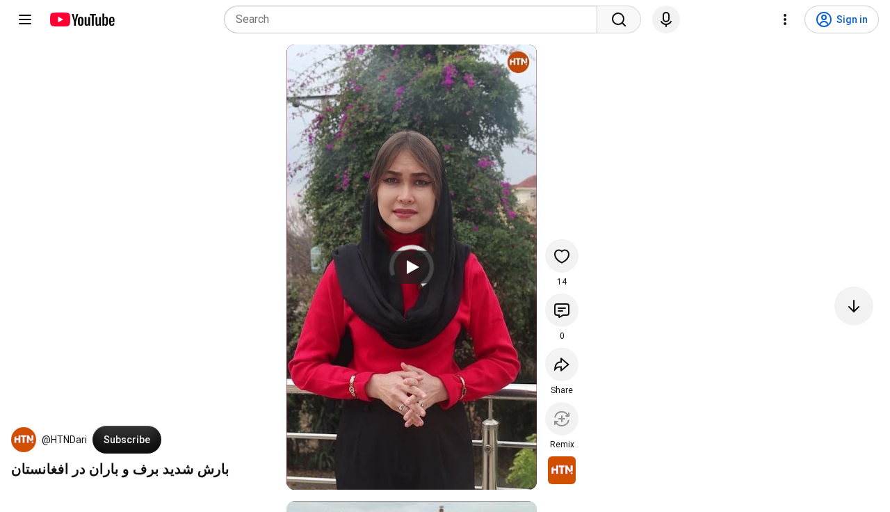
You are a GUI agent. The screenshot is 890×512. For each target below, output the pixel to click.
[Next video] (853, 306)
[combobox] (415, 19)
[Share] (561, 364)
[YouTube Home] (81, 19)
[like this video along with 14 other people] (561, 256)
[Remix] (561, 418)
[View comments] (561, 310)
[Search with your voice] (666, 19)
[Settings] (785, 19)
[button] (23, 439)
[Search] (619, 19)
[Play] (411, 267)
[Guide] (25, 19)
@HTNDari (64, 439)
